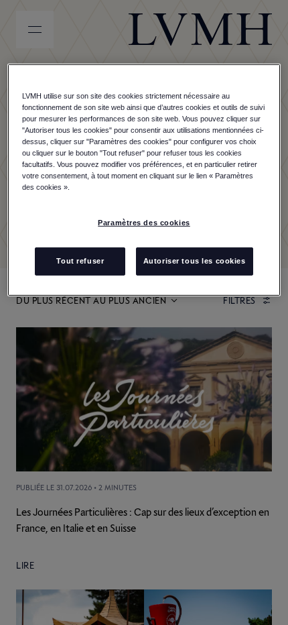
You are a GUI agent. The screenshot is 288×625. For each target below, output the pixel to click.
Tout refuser (80, 261)
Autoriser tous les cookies (194, 261)
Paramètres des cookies (144, 223)
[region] (144, 180)
